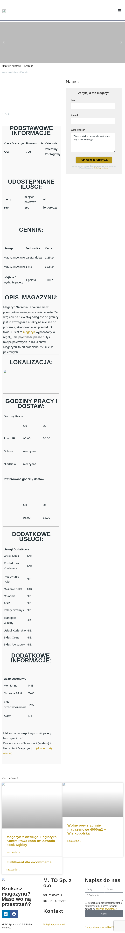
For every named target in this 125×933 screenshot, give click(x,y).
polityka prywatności (106, 908)
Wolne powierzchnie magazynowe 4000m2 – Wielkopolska (86, 829)
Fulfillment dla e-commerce (29, 862)
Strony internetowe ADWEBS (100, 927)
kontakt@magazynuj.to (55, 918)
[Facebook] (14, 914)
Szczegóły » (13, 853)
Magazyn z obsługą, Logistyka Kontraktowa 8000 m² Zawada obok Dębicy (32, 841)
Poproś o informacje (94, 160)
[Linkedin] (6, 914)
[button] (120, 10)
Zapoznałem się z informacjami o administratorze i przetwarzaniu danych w (103, 905)
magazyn (29, 332)
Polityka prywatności (101, 168)
